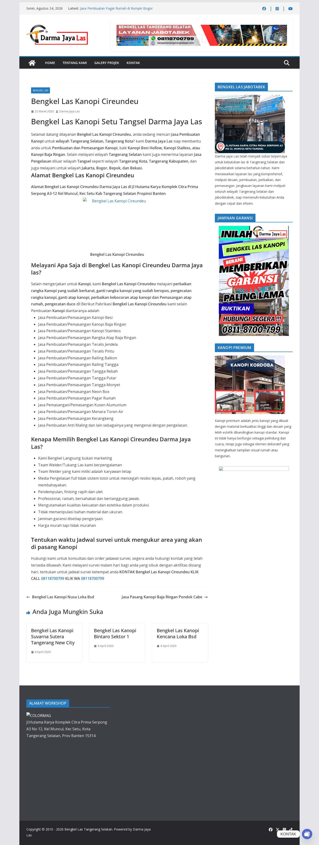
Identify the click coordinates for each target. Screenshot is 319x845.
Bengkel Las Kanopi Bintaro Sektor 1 (115, 633)
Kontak (133, 63)
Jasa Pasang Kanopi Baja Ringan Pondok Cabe (162, 596)
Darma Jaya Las (69, 111)
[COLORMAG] (250, 98)
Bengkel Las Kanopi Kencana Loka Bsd (178, 633)
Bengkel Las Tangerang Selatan (88, 829)
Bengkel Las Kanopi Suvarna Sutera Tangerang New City (52, 636)
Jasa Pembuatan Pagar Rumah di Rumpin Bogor (116, 8)
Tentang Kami (75, 63)
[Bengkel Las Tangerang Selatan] (32, 63)
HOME (50, 63)
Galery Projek (106, 63)
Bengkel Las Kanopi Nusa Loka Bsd (63, 596)
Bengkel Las (40, 90)
